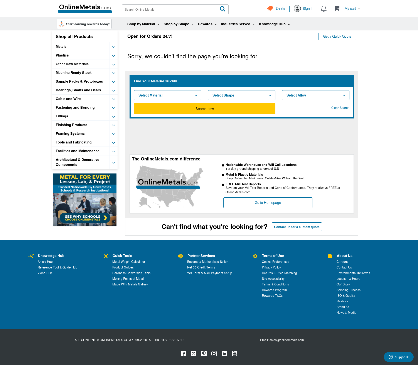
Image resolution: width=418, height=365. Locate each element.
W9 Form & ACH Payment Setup (209, 273)
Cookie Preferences (275, 261)
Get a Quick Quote (337, 36)
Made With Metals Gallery (130, 284)
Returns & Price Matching (279, 273)
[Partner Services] (180, 256)
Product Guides (123, 267)
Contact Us (344, 267)
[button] (347, 8)
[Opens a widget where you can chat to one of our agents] (399, 357)
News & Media (346, 312)
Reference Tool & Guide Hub (57, 267)
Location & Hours (348, 278)
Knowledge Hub (51, 255)
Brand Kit (343, 307)
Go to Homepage (268, 202)
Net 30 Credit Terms (201, 267)
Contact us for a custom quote (297, 227)
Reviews (342, 301)
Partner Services (201, 255)
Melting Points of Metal (128, 278)
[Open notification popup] (324, 8)
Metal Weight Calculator (128, 261)
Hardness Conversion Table (131, 273)
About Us (344, 255)
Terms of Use (273, 255)
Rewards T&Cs (272, 295)
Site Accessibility (273, 278)
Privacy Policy (271, 267)
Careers (342, 261)
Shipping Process (349, 290)
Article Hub (45, 261)
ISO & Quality (346, 295)
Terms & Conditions (275, 284)
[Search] (222, 9)
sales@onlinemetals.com (287, 340)
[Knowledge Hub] (31, 256)
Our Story (343, 284)
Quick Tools (122, 255)
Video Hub (45, 273)
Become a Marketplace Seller (207, 261)
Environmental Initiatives (353, 273)
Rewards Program (274, 290)
